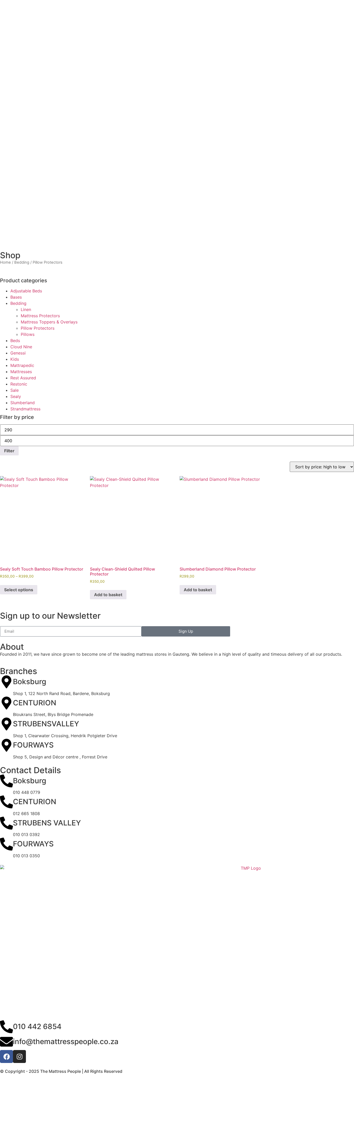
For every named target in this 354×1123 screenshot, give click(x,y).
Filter (9, 450)
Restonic (18, 384)
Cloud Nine (21, 346)
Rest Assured (23, 377)
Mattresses (21, 371)
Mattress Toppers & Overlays (49, 321)
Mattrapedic (22, 365)
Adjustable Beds (26, 290)
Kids (14, 359)
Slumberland (22, 402)
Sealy (15, 396)
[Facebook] (6, 1056)
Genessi (18, 353)
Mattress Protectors (40, 315)
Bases (16, 297)
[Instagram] (19, 1056)
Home (5, 262)
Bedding (21, 262)
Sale (14, 390)
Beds (15, 340)
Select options (18, 589)
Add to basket (108, 594)
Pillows (27, 334)
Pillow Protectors (37, 328)
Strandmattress (25, 408)
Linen (26, 309)
